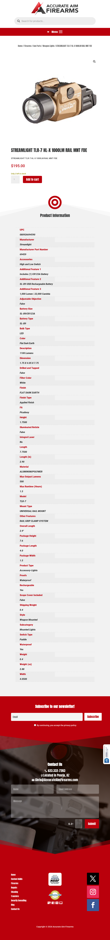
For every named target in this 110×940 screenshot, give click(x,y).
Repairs (14, 888)
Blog (12, 905)
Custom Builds (16, 879)
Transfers (15, 896)
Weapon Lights (48, 46)
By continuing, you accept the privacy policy (56, 725)
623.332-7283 (56, 770)
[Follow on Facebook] (93, 905)
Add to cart (32, 179)
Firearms (28, 46)
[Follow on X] (93, 879)
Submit (92, 823)
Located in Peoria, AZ (56, 775)
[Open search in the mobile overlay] (55, 21)
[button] (94, 61)
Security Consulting (18, 901)
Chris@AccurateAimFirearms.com (56, 779)
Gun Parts (37, 46)
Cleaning (14, 892)
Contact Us (15, 909)
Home (20, 46)
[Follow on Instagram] (93, 892)
